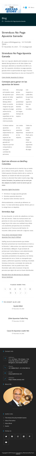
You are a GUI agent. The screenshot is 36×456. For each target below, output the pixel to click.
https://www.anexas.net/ (16, 379)
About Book (8, 423)
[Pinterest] (29, 436)
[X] (6, 436)
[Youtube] (6, 442)
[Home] (2, 21)
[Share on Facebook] (10, 289)
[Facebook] (12, 436)
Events (7, 426)
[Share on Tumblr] (15, 293)
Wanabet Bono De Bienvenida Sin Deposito (15, 275)
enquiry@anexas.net (15, 374)
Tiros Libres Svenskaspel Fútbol (12, 235)
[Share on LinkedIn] (20, 289)
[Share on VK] (30, 289)
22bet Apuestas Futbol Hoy (18, 318)
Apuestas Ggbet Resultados (10, 189)
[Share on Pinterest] (15, 289)
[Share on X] (5, 289)
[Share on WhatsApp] (25, 293)
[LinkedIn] (23, 436)
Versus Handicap (7, 277)
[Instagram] (18, 436)
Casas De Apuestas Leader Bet (18, 331)
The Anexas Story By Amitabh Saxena (15, 418)
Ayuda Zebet (18, 306)
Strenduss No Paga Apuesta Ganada (15, 21)
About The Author (10, 420)
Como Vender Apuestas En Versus (13, 77)
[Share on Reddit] (10, 293)
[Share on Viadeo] (20, 293)
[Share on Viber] (25, 289)
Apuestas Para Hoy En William (11, 237)
